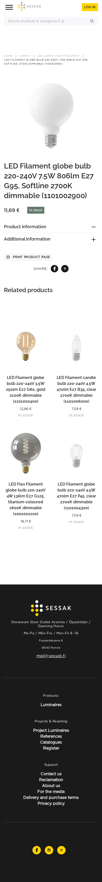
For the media (51, 791)
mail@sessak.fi (51, 656)
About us (51, 785)
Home (8, 56)
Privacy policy (51, 803)
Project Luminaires (51, 730)
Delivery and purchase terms (51, 797)
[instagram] (49, 850)
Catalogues (51, 742)
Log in (90, 7)
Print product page (31, 257)
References (51, 736)
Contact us (51, 773)
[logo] (29, 7)
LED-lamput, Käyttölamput (58, 56)
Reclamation (51, 779)
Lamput (25, 56)
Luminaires (51, 704)
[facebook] (54, 269)
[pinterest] (65, 269)
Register (51, 748)
